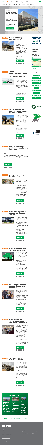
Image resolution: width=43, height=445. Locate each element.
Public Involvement (30, 4)
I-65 (33, 98)
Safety (36, 87)
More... (38, 98)
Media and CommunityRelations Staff (18, 432)
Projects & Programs (13, 4)
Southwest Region (36, 82)
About (11, 1)
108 (19, 418)
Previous (5, 418)
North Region (36, 75)
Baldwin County (36, 93)
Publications (25, 428)
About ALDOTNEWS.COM (17, 429)
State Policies (35, 431)
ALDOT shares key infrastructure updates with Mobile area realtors (18, 321)
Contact (17, 1)
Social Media (25, 433)
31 (17, 418)
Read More (11, 28)
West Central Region (36, 80)
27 (13, 418)
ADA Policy (34, 433)
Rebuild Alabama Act (36, 90)
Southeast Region (36, 77)
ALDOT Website (4, 4)
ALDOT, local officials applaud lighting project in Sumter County (18, 111)
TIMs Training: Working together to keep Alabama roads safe (18, 148)
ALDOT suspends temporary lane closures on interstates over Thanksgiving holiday (18, 74)
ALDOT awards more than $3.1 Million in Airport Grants (11, 13)
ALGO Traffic (22, 4)
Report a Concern (35, 430)
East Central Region (36, 85)
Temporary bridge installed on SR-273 (16, 359)
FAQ (36, 4)
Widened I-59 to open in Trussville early (17, 175)
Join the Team (22, 1)
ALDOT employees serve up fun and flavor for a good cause (17, 286)
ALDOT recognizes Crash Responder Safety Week (17, 249)
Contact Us (4, 436)
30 (16, 418)
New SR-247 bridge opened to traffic (16, 38)
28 (14, 418)
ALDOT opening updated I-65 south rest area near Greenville (18, 213)
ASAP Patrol (16, 437)
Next (26, 418)
